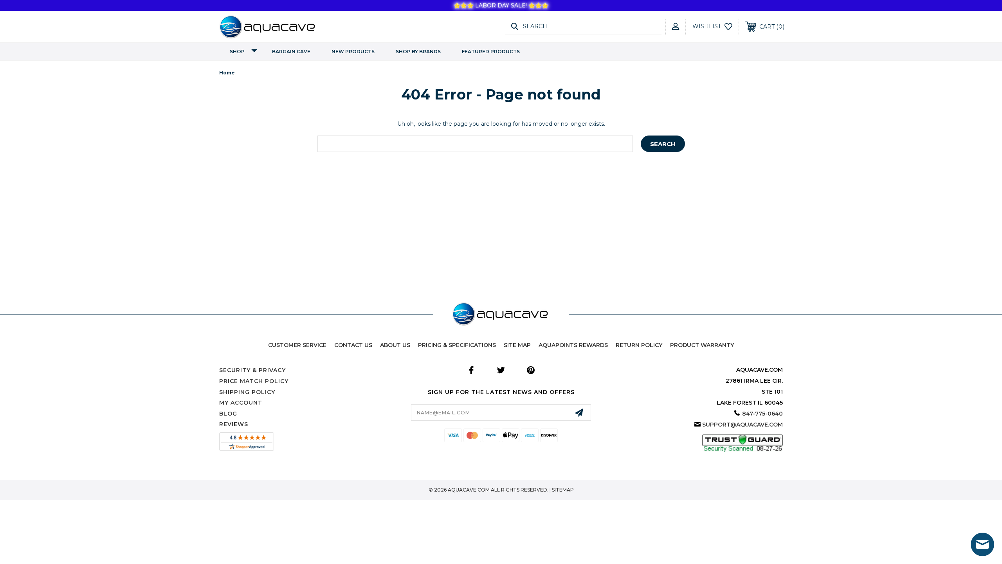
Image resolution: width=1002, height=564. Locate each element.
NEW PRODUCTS (353, 51)
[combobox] (475, 144)
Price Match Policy (253, 381)
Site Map (517, 345)
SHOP (237, 51)
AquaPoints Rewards (573, 345)
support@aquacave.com (742, 424)
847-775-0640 (762, 413)
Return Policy (639, 345)
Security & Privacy (252, 370)
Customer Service (297, 345)
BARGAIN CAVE (291, 51)
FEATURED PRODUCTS (491, 51)
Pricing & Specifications (457, 345)
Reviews (233, 424)
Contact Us (353, 345)
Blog (228, 413)
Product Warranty (702, 345)
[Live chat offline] (982, 544)
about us (395, 345)
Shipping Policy (247, 392)
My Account (240, 402)
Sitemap (563, 490)
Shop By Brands (418, 51)
